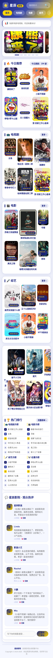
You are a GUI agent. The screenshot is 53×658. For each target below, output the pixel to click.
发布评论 (42, 633)
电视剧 (19, 13)
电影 (31, 13)
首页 (7, 13)
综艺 (41, 13)
